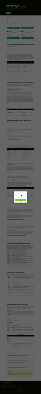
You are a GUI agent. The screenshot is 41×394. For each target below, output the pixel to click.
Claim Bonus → (20, 199)
